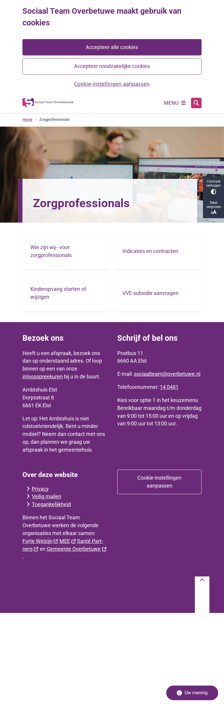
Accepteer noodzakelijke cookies (112, 66)
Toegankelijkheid (51, 504)
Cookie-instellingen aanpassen (112, 83)
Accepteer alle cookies (112, 47)
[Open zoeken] (196, 103)
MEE (65, 541)
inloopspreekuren (42, 376)
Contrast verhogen (213, 183)
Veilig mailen (46, 496)
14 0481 (169, 387)
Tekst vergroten (213, 205)
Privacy (40, 489)
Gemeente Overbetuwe (74, 549)
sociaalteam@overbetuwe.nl (167, 374)
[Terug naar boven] (202, 594)
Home (27, 119)
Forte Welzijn (37, 541)
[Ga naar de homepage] (48, 103)
